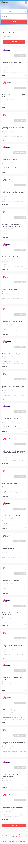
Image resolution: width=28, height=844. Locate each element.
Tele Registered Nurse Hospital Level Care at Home (13, 387)
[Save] (25, 75)
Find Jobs (14, 21)
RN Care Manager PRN (8, 548)
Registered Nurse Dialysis (9, 289)
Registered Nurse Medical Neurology (13, 192)
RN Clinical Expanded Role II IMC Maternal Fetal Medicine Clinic (11, 225)
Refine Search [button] (4, 28)
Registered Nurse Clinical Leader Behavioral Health (11, 775)
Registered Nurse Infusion (9, 160)
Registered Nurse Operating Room (12, 321)
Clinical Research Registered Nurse (12, 710)
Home (3, 835)
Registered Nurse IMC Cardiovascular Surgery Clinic (13, 128)
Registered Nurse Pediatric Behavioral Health (13, 743)
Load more (14, 825)
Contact (8, 835)
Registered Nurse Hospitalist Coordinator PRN (10, 613)
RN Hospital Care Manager (10, 419)
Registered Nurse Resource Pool (11, 62)
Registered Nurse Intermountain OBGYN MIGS (13, 95)
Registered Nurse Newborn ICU (11, 580)
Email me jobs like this (9, 32)
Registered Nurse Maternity (10, 257)
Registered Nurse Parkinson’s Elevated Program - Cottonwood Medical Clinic (13, 451)
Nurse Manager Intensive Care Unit (12, 807)
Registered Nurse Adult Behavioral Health (12, 646)
